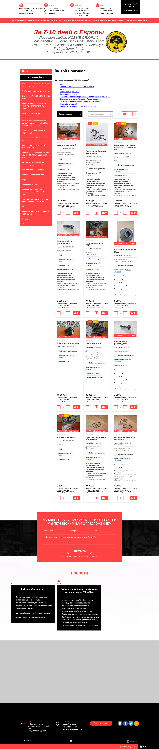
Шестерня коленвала (68, 94)
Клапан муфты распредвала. (64, 242)
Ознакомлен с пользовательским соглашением (80, 556)
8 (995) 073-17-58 (81, 15)
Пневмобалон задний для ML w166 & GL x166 (78, 106)
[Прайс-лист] (134, 113)
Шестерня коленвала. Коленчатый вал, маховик (79, 99)
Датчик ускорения (66, 437)
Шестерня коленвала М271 (125, 251)
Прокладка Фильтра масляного (96, 152)
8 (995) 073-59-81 (81, 9)
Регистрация (128, 10)
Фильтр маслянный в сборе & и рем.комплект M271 (81, 101)
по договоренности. (107, 13)
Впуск (62, 84)
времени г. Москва (82, 13)
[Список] (129, 113)
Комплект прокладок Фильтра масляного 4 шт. (125, 147)
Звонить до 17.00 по (82, 11)
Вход (136, 10)
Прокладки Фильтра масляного (124, 438)
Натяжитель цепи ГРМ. (94, 244)
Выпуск (63, 89)
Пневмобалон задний (68, 104)
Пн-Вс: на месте (106, 11)
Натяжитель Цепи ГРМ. (69, 92)
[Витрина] (124, 113)
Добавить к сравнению (68, 159)
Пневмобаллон (93, 343)
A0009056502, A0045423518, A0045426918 (77, 87)
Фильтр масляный (66, 145)
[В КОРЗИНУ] (76, 213)
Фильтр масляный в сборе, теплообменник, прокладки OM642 (85, 97)
